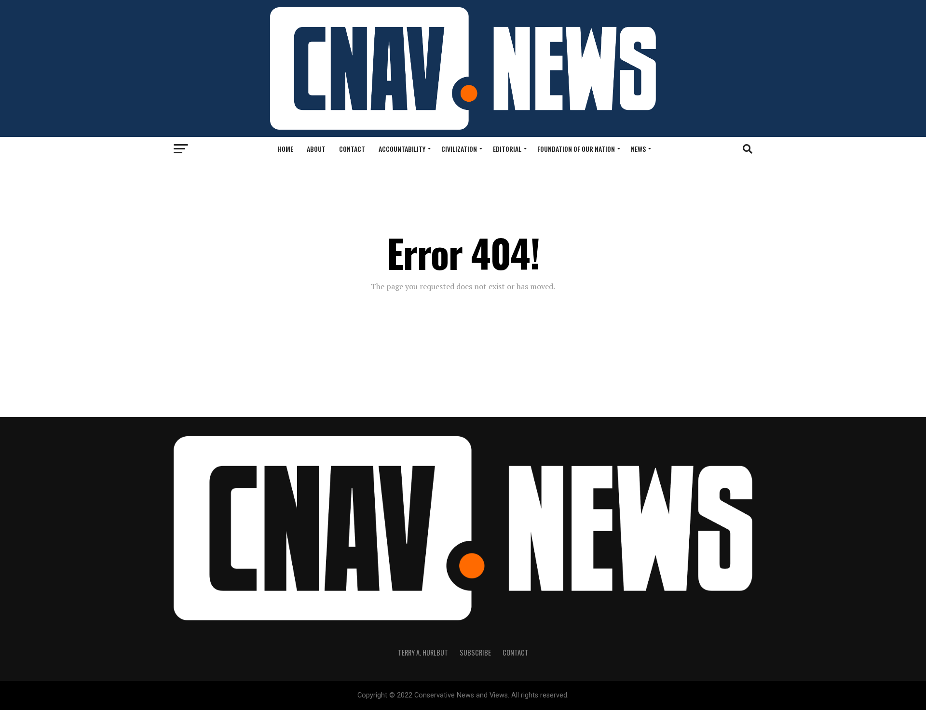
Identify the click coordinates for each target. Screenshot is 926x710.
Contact (352, 149)
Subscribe (475, 652)
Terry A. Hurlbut (423, 652)
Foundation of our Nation (576, 149)
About (316, 149)
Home (285, 149)
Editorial (507, 149)
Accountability (402, 149)
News (638, 149)
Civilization (459, 149)
